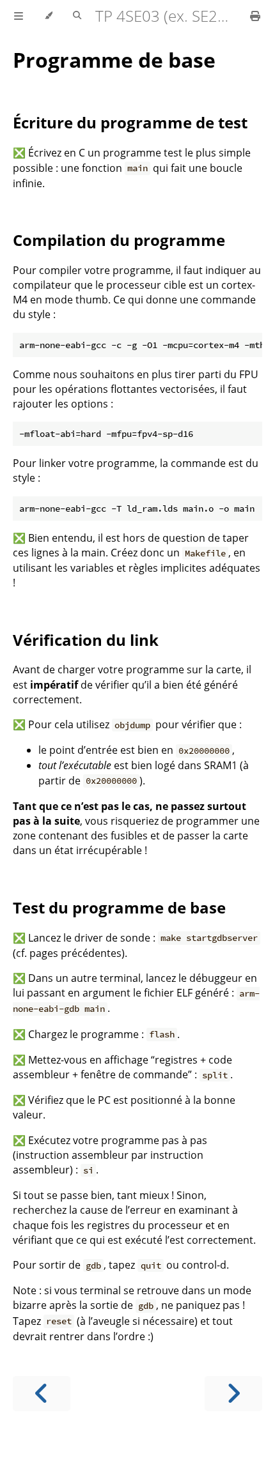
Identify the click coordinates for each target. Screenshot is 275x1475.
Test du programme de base (119, 907)
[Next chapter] (233, 1393)
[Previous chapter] (41, 1393)
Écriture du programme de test (130, 122)
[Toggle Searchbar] (77, 16)
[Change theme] (48, 16)
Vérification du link (86, 639)
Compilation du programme (119, 239)
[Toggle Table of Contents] (18, 16)
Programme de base (114, 59)
